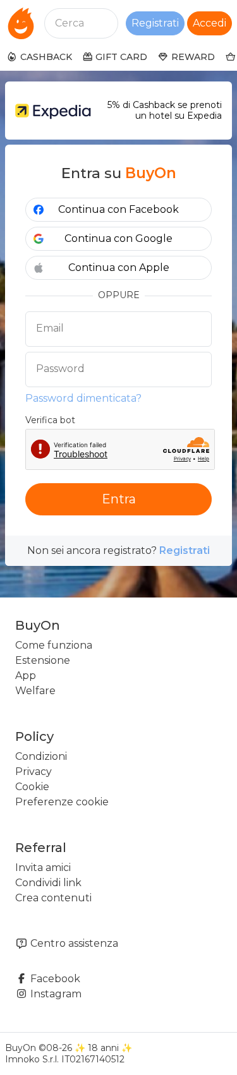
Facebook (54, 979)
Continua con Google (118, 238)
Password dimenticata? (83, 398)
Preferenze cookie (62, 802)
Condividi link (48, 883)
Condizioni (41, 756)
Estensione (42, 660)
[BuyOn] (21, 23)
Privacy (33, 772)
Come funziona (53, 645)
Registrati (155, 23)
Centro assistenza (73, 943)
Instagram (55, 994)
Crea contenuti (53, 898)
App (25, 676)
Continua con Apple (118, 267)
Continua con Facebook (118, 209)
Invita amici (43, 868)
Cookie (32, 787)
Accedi (209, 23)
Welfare (35, 691)
